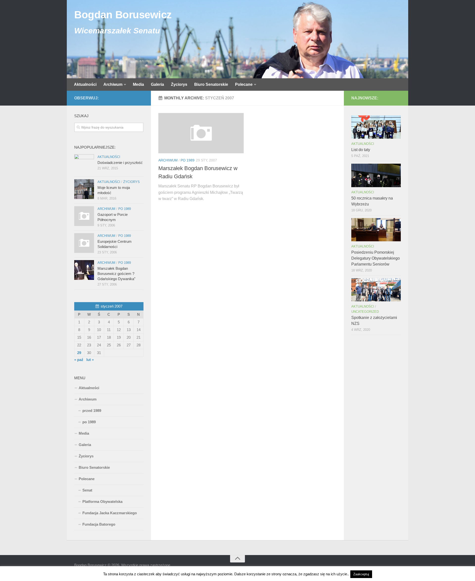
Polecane (244, 84)
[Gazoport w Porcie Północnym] (84, 216)
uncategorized (365, 311)
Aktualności (85, 84)
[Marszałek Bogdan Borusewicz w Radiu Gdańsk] (201, 133)
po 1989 (187, 160)
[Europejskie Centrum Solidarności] (84, 243)
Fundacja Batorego (98, 524)
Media (138, 84)
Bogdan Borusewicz (123, 15)
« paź (78, 360)
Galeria (157, 84)
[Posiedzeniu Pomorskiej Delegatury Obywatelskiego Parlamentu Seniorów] (376, 229)
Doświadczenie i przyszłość (120, 162)
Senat (87, 490)
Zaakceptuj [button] (361, 574)
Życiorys (179, 84)
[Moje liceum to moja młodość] (84, 189)
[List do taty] (376, 127)
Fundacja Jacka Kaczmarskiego (109, 513)
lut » (90, 360)
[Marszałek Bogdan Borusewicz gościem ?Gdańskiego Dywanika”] (84, 270)
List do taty (360, 150)
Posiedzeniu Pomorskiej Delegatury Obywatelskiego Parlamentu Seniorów (375, 258)
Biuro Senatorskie (211, 84)
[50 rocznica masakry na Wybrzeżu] (376, 175)
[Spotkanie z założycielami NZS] (376, 289)
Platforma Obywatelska (102, 501)
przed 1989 (91, 410)
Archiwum (112, 84)
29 (79, 353)
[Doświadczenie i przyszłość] (84, 164)
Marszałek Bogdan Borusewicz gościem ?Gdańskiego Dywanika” (116, 273)
